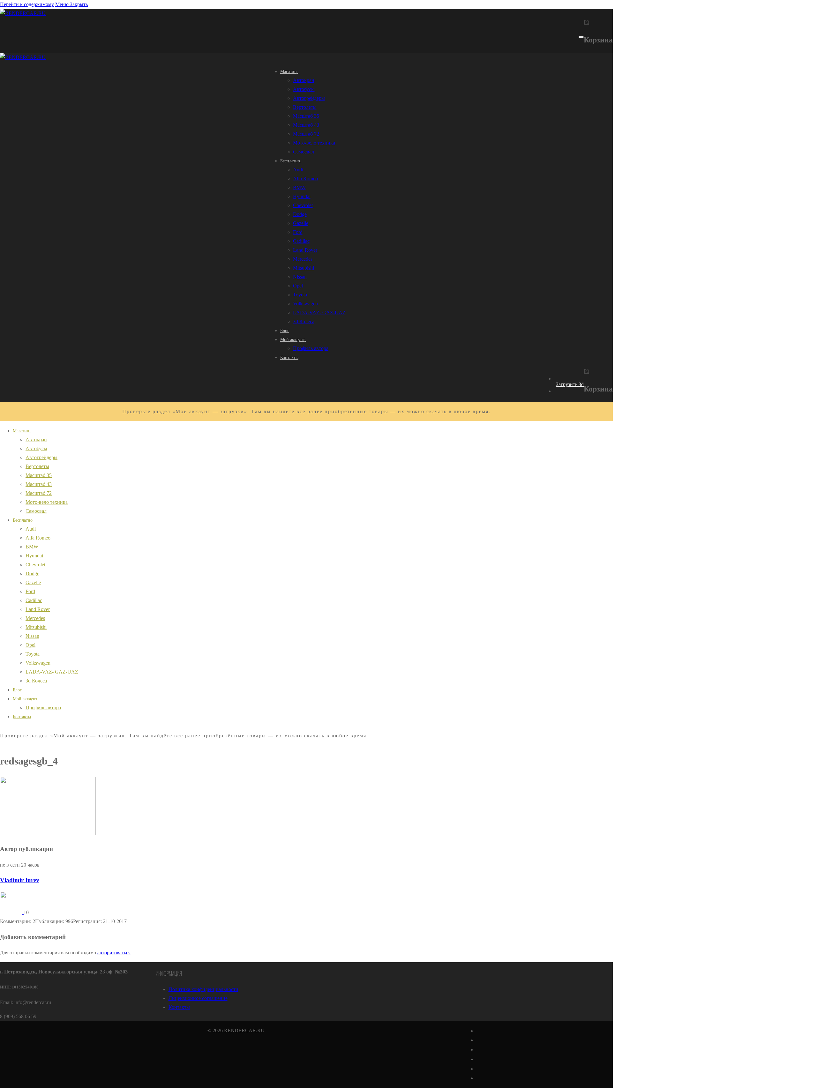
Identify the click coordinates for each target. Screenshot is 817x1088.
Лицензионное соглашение (198, 998)
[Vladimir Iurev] (12, 912)
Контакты (179, 1007)
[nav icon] (581, 37)
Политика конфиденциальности (203, 989)
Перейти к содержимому (27, 4)
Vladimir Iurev (19, 880)
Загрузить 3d (570, 384)
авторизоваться (114, 952)
